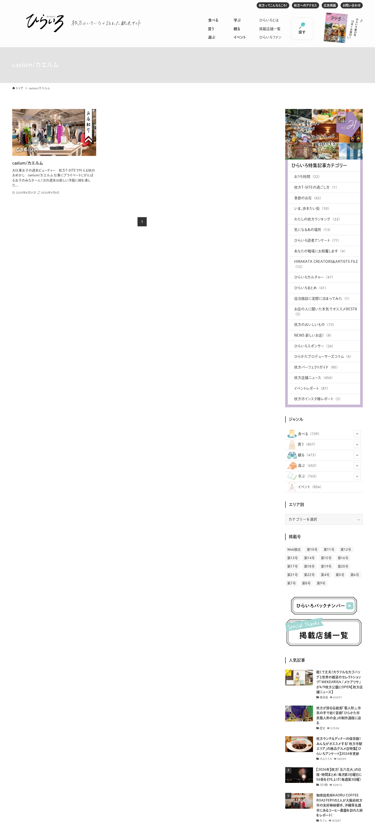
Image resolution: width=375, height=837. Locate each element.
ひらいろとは (269, 20)
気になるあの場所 (312, 229)
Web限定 (294, 549)
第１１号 (329, 549)
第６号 (355, 574)
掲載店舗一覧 (270, 29)
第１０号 (312, 549)
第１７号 (292, 566)
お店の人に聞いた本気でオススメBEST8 (325, 311)
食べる (213, 20)
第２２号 (309, 574)
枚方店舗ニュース (313, 377)
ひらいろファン (270, 37)
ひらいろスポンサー (313, 346)
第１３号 (292, 558)
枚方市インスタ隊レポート (317, 399)
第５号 (340, 574)
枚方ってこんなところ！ (273, 5)
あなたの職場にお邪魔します (319, 251)
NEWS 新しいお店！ (312, 335)
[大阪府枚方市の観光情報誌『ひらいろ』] (44, 23)
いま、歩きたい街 (311, 208)
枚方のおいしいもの (314, 324)
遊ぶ (211, 37)
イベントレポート (311, 388)
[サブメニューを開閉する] (357, 433)
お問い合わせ (352, 5)
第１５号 (326, 558)
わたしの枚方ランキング (317, 219)
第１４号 (309, 558)
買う (211, 29)
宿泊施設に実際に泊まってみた (321, 298)
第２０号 (343, 566)
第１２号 (346, 549)
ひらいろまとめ (310, 288)
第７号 (291, 583)
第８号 (306, 583)
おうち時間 (307, 176)
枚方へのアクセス (305, 5)
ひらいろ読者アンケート (316, 240)
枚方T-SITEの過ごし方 (315, 187)
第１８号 (309, 566)
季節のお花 (307, 198)
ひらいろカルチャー (313, 277)
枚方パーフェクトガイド (316, 367)
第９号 (321, 583)
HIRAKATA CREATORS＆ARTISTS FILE (326, 264)
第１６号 (343, 558)
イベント (240, 37)
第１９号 (326, 566)
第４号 (325, 574)
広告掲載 (330, 5)
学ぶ (237, 20)
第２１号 (292, 574)
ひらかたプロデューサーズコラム (322, 356)
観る (237, 29)
